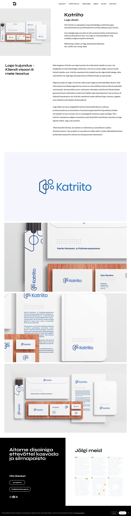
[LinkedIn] (16, 497)
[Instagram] (10, 497)
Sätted (114, 513)
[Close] (129, 512)
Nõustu (122, 513)
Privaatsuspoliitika (79, 513)
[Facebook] (13, 497)
